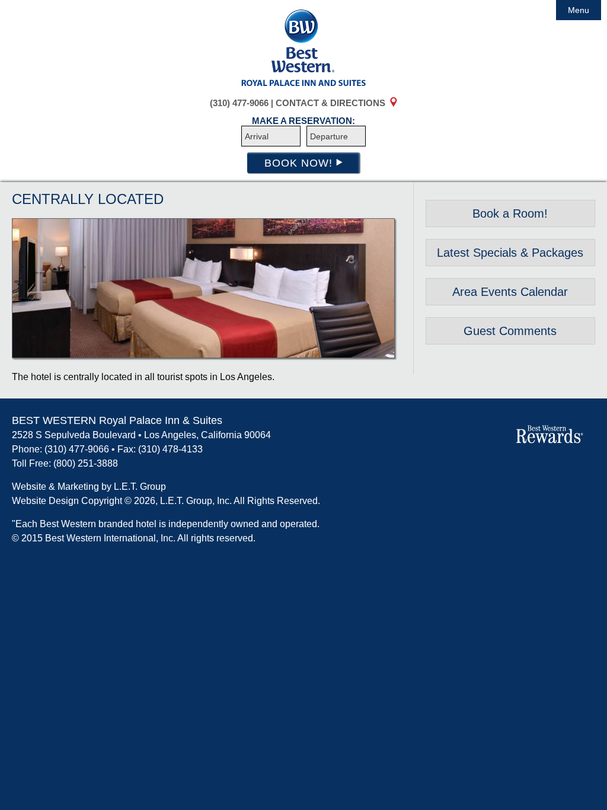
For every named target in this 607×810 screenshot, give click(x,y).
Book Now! (300, 163)
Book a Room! (510, 213)
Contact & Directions (330, 103)
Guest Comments (510, 330)
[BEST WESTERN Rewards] (498, 436)
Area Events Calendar (510, 291)
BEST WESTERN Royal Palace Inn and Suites (303, 47)
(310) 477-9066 (239, 103)
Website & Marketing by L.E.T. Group (89, 486)
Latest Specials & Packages (510, 252)
